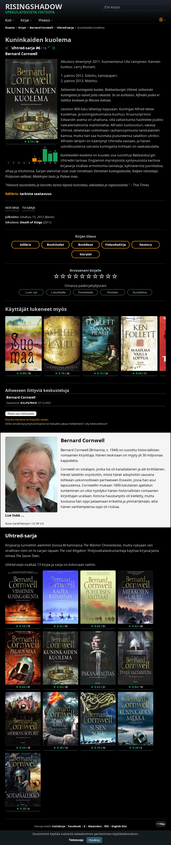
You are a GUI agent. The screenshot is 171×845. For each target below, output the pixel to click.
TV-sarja (28, 208)
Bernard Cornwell (21, 53)
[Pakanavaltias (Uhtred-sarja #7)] (53, 47)
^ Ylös (161, 824)
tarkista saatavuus (36, 193)
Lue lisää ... (14, 515)
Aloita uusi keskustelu (21, 413)
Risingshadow (33, 8)
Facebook (74, 826)
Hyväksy (94, 840)
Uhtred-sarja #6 (25, 47)
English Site (119, 826)
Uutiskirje (58, 826)
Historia (12, 208)
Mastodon (95, 826)
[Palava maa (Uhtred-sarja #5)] (7, 47)
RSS (106, 826)
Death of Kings (31, 222)
